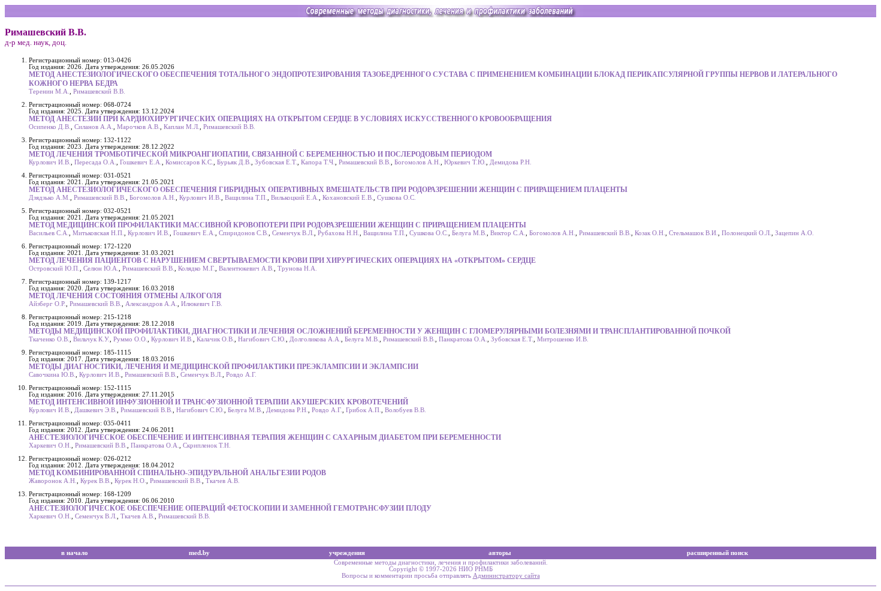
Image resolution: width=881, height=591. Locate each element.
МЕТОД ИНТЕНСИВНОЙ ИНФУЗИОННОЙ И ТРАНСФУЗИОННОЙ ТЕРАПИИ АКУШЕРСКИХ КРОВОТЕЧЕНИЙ (218, 402)
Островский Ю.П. (54, 268)
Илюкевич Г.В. (201, 304)
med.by (199, 553)
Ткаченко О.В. (49, 339)
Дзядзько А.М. (49, 197)
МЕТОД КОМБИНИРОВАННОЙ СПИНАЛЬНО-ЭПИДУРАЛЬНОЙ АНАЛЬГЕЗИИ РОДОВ (177, 473)
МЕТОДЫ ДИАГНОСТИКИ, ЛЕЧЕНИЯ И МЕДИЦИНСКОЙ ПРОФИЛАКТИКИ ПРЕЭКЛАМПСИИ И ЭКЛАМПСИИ (223, 366)
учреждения (347, 553)
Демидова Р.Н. (511, 162)
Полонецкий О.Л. (746, 233)
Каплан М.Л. (182, 127)
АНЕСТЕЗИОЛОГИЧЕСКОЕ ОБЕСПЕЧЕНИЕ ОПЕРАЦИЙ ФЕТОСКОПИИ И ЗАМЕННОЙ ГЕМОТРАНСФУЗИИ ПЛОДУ (230, 508)
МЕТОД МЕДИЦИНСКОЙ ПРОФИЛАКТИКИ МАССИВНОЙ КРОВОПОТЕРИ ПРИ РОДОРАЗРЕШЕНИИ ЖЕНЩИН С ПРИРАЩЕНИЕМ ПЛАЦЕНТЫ (277, 225)
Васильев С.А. (49, 233)
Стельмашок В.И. (693, 233)
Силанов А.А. (93, 127)
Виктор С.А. (508, 233)
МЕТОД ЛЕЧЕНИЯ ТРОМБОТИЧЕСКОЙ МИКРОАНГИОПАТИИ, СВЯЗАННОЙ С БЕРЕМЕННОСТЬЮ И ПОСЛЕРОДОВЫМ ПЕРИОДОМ (260, 154)
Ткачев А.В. (223, 481)
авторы (499, 553)
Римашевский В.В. (99, 91)
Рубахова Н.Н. (339, 233)
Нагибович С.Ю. (262, 339)
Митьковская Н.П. (98, 233)
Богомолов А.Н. (417, 162)
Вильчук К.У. (91, 339)
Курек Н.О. (130, 481)
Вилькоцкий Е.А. (295, 197)
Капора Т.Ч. (318, 162)
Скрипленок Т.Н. (207, 445)
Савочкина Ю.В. (52, 374)
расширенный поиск (717, 553)
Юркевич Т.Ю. (465, 162)
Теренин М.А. (49, 91)
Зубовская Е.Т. (276, 162)
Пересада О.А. (95, 162)
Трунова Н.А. (297, 268)
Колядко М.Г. (196, 268)
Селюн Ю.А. (101, 268)
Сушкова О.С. (396, 197)
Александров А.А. (151, 304)
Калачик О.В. (215, 339)
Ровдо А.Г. (241, 374)
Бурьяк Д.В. (234, 162)
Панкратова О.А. (463, 339)
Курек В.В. (95, 481)
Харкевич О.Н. (50, 445)
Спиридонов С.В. (243, 233)
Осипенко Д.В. (50, 127)
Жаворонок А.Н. (53, 481)
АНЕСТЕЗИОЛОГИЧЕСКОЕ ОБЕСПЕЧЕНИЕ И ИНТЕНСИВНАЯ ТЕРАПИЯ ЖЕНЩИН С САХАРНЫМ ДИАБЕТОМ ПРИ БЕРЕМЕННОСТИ (265, 437)
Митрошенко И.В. (563, 339)
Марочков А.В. (138, 127)
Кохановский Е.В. (347, 197)
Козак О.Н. (650, 233)
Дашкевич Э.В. (95, 410)
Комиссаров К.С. (189, 162)
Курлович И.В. (50, 162)
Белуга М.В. (469, 233)
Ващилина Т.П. (246, 197)
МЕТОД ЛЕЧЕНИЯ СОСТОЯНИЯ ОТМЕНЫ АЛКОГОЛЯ (125, 296)
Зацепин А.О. (794, 233)
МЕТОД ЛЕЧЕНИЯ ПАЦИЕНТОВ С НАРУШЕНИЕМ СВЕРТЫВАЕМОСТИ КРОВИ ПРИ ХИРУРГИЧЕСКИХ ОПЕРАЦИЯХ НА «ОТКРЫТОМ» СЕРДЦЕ (282, 260)
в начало (74, 553)
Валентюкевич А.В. (246, 268)
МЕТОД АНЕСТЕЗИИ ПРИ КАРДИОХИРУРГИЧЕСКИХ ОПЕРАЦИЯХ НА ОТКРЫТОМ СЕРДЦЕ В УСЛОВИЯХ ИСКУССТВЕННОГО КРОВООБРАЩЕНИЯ (290, 119)
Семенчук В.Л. (293, 233)
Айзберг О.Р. (47, 304)
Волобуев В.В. (405, 410)
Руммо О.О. (130, 339)
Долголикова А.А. (315, 339)
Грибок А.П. (363, 410)
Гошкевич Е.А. (141, 162)
